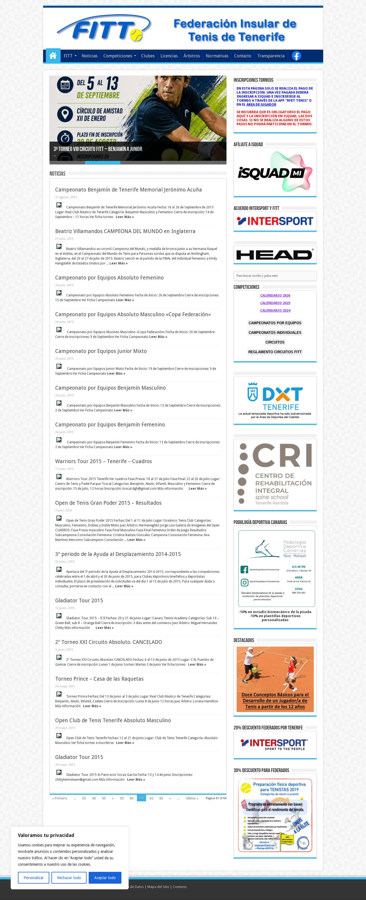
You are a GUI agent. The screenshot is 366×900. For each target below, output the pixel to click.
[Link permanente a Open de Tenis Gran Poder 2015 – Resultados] (59, 518)
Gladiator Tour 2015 (79, 600)
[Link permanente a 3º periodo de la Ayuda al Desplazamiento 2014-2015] (59, 569)
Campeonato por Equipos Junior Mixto (101, 351)
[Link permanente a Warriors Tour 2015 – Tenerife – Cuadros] (59, 476)
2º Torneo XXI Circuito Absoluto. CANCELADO (108, 642)
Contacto (242, 55)
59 (122, 798)
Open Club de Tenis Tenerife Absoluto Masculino (113, 720)
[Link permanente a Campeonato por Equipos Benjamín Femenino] (59, 439)
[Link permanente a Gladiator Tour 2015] (59, 615)
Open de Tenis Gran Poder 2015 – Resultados (108, 503)
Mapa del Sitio (158, 887)
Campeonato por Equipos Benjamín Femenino (110, 425)
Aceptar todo (105, 878)
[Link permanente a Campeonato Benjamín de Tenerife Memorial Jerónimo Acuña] (59, 205)
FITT (68, 55)
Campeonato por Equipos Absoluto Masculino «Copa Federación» (133, 314)
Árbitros (192, 55)
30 (84, 798)
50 (104, 798)
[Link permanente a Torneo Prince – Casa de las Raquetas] (59, 694)
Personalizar (34, 878)
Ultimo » (192, 798)
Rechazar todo (69, 878)
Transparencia (271, 55)
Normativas (217, 55)
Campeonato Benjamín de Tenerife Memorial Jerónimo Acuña (128, 190)
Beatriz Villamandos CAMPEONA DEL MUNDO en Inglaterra (125, 231)
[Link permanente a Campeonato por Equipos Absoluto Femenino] (59, 293)
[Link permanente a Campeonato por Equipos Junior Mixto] (59, 366)
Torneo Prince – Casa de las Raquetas (99, 679)
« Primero (59, 798)
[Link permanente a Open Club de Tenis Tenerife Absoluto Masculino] (59, 735)
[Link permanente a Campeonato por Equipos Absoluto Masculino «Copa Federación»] (59, 329)
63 (161, 798)
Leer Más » (125, 217)
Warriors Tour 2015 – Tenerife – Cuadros (103, 461)
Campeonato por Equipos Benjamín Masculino (110, 388)
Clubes (148, 55)
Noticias (90, 55)
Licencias (169, 55)
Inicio (53, 55)
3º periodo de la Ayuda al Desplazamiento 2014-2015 (118, 554)
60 (131, 798)
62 (151, 798)
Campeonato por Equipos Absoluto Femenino (109, 278)
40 (94, 798)
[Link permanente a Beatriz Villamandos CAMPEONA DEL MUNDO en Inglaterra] (59, 246)
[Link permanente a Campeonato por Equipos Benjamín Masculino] (59, 403)
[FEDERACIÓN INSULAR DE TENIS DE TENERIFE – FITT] (183, 27)
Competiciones (117, 55)
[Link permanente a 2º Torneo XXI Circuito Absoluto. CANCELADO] (59, 657)
